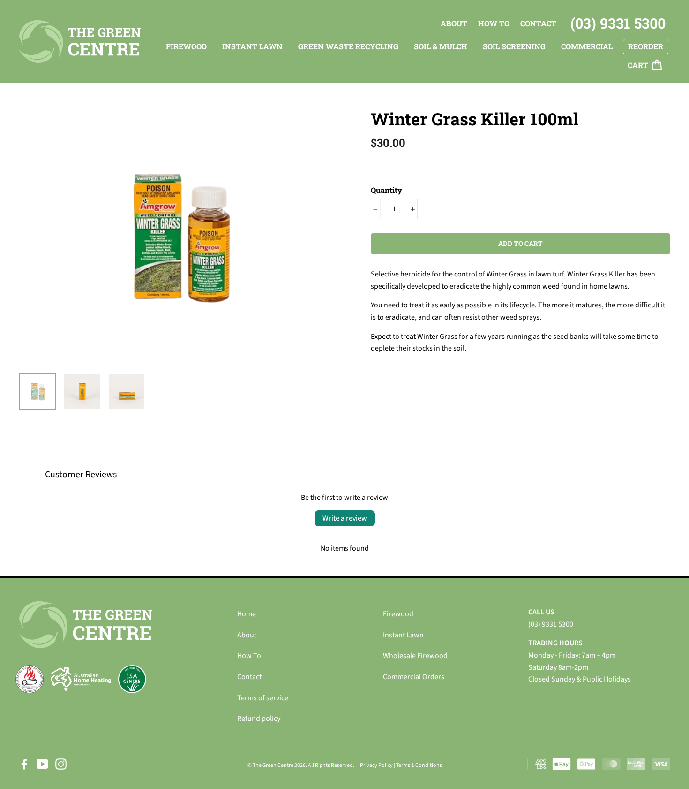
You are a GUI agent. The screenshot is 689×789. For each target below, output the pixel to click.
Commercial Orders (413, 677)
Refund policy (258, 718)
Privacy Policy (376, 765)
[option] (179, 237)
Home (246, 614)
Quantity (386, 189)
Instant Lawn (403, 635)
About (454, 23)
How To (493, 23)
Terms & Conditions (419, 765)
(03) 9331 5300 (618, 23)
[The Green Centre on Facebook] (24, 764)
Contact (538, 23)
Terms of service (262, 698)
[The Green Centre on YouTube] (42, 764)
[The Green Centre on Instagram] (61, 764)
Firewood (398, 614)
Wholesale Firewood (415, 656)
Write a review (344, 518)
